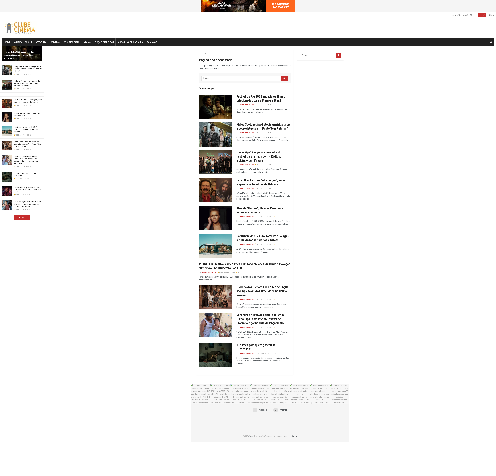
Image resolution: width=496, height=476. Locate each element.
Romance (152, 42)
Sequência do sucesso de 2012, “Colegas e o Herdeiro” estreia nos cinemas (26, 129)
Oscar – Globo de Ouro (130, 42)
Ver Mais (22, 217)
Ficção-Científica (104, 42)
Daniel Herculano (247, 105)
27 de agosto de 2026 (264, 105)
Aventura (41, 42)
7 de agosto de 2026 (263, 353)
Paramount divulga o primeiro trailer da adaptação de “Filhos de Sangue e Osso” (27, 189)
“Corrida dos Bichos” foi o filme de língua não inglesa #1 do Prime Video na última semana (27, 144)
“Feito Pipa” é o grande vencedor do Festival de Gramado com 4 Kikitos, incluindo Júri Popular (27, 83)
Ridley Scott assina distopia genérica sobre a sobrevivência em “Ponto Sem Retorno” (28, 68)
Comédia (55, 42)
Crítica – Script (23, 42)
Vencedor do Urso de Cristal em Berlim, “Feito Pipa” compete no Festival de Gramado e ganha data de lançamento (260, 319)
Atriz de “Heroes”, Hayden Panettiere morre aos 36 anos (259, 210)
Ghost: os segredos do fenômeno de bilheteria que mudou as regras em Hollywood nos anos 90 (27, 204)
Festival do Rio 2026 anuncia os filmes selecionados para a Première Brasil (260, 98)
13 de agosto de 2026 (264, 244)
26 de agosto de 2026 (264, 132)
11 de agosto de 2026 (264, 327)
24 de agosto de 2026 (264, 164)
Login (492, 15)
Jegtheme (293, 436)
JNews (250, 436)
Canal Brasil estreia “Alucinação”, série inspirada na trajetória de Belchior (260, 182)
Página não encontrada (213, 54)
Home (7, 42)
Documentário (71, 42)
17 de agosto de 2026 (264, 216)
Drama (87, 42)
